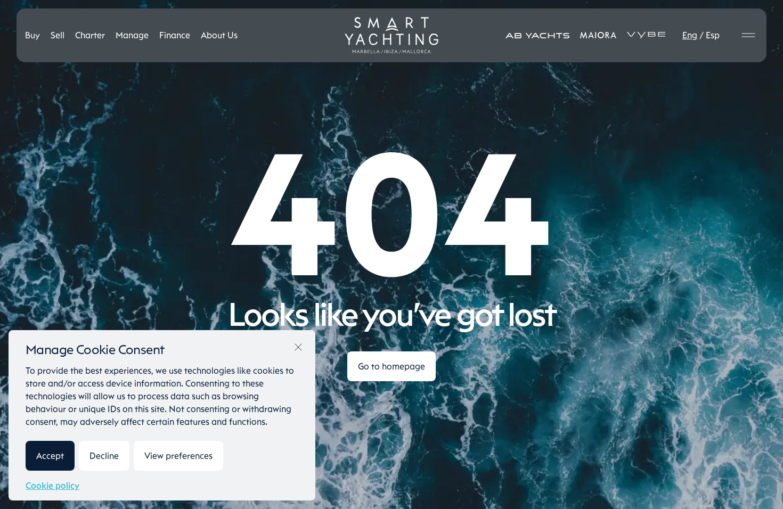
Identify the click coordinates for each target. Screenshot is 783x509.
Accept (50, 455)
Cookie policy (52, 485)
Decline (104, 455)
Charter (90, 35)
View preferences (178, 455)
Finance (174, 35)
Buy (32, 35)
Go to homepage (391, 366)
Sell (57, 35)
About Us (219, 35)
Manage (132, 35)
